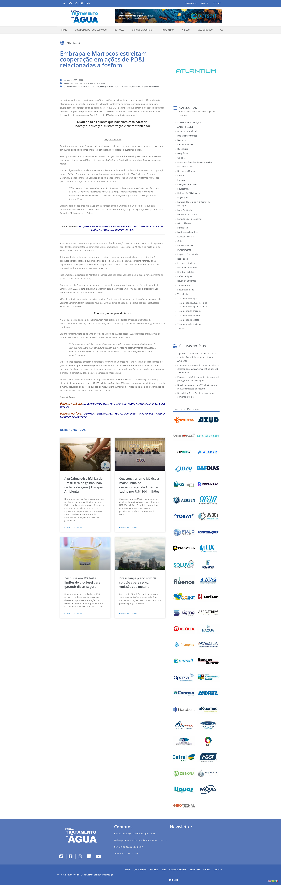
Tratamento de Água (96, 83)
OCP (142, 86)
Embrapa (112, 86)
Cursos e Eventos (142, 30)
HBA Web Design (105, 875)
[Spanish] (277, 880)
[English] (269, 880)
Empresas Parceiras (186, 409)
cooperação (82, 86)
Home (64, 30)
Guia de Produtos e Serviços (91, 30)
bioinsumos (72, 86)
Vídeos (186, 30)
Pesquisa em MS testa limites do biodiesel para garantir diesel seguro (82, 582)
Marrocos (136, 86)
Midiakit (204, 3)
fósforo (120, 86)
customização (93, 86)
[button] (115, 16)
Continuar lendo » (73, 527)
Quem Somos (190, 3)
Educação (104, 86)
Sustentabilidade (80, 83)
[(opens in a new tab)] (168, 16)
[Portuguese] (273, 880)
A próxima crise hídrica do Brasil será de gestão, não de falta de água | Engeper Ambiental (83, 484)
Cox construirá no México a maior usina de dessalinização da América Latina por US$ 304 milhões (139, 484)
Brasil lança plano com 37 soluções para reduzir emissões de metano (137, 582)
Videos (206, 869)
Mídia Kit (173, 880)
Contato (217, 3)
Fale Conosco (205, 30)
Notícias (119, 30)
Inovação (127, 86)
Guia (164, 869)
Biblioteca (168, 30)
